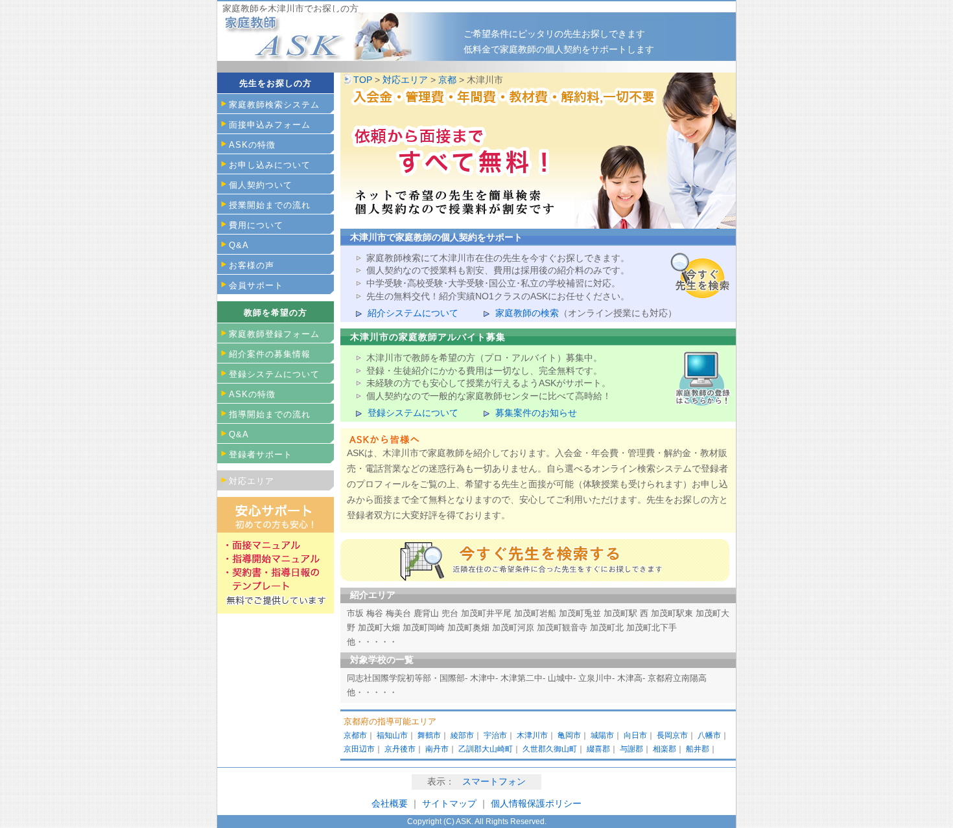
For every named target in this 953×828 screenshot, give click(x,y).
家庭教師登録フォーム (274, 334)
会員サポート (256, 285)
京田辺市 (359, 748)
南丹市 (437, 748)
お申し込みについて (270, 165)
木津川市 (532, 735)
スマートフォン (494, 781)
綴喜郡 (598, 748)
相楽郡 (664, 748)
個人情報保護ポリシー (536, 803)
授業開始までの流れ (270, 205)
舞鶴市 (429, 735)
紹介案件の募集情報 (270, 354)
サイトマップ (450, 803)
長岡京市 (672, 735)
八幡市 (709, 735)
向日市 (635, 735)
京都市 (355, 735)
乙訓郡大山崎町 (485, 748)
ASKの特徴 (252, 145)
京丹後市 (400, 748)
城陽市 (602, 735)
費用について (256, 225)
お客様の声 (251, 265)
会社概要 (389, 803)
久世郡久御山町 (550, 748)
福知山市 (392, 735)
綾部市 (462, 735)
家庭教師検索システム (274, 104)
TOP (362, 80)
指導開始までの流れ (270, 414)
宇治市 (495, 735)
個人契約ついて (260, 185)
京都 (447, 80)
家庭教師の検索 (527, 313)
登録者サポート (260, 454)
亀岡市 (569, 735)
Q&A (239, 245)
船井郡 (697, 748)
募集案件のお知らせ (536, 413)
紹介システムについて (413, 313)
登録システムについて (413, 413)
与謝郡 (631, 748)
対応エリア (405, 80)
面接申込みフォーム (270, 125)
